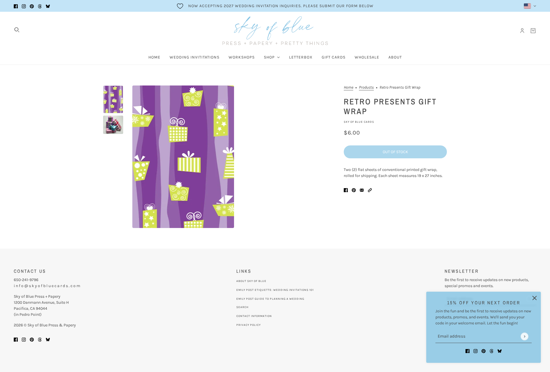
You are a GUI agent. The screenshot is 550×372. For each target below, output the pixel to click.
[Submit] (524, 336)
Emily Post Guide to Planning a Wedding (270, 299)
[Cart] (533, 31)
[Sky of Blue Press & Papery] (275, 30)
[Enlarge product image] (183, 156)
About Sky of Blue (251, 281)
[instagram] (23, 6)
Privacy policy (248, 325)
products (366, 87)
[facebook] (15, 6)
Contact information (254, 316)
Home (348, 87)
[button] (370, 189)
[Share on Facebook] (345, 189)
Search (242, 307)
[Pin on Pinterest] (353, 189)
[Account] (522, 31)
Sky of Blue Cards (359, 122)
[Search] (17, 30)
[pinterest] (32, 6)
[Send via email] (362, 189)
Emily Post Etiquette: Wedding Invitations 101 (275, 290)
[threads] (40, 6)
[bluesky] (48, 6)
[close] (534, 298)
